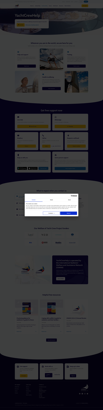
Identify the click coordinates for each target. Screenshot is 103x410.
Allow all (68, 213)
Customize (50, 213)
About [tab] (69, 199)
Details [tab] (51, 199)
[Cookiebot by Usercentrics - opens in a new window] (72, 196)
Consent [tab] (33, 199)
